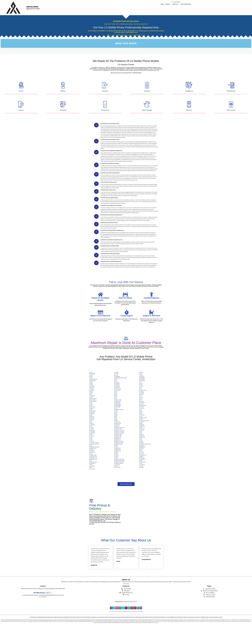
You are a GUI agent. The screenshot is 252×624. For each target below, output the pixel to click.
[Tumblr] (135, 608)
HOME (162, 4)
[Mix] (137, 608)
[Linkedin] (120, 608)
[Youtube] (117, 608)
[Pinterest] (132, 608)
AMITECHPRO (32, 7)
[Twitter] (114, 608)
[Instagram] (126, 608)
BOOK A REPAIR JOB (186, 4)
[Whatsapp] (123, 608)
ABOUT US (175, 4)
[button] (168, 4)
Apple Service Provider (33, 8)
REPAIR (167, 4)
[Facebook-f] (111, 608)
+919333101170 (44, 597)
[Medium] (129, 608)
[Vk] (140, 608)
